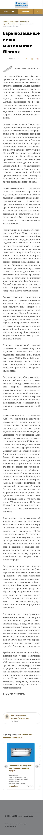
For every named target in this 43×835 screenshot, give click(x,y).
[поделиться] (26, 59)
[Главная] (21, 4)
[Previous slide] (6, 766)
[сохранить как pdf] (37, 59)
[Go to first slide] (37, 766)
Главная (5, 22)
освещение (14, 22)
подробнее (13, 786)
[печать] (32, 59)
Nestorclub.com (12, 826)
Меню (24, 11)
